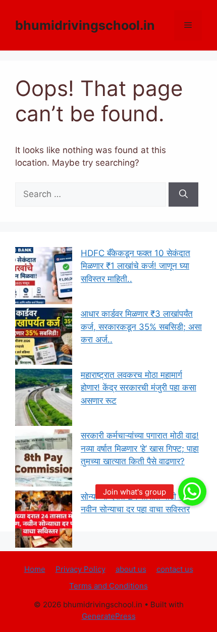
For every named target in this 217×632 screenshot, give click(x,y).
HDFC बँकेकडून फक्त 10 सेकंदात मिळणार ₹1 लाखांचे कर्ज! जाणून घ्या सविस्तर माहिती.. (135, 266)
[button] (192, 491)
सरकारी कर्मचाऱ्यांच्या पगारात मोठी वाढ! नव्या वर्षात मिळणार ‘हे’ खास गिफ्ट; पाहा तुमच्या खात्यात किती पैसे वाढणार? (140, 448)
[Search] (183, 194)
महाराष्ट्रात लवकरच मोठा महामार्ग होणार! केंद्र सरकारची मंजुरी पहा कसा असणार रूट (138, 388)
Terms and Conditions (108, 586)
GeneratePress (109, 616)
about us (131, 569)
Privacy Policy (80, 569)
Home (34, 569)
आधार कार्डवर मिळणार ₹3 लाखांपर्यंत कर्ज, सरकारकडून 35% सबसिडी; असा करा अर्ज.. (141, 327)
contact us (174, 569)
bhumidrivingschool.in (85, 25)
